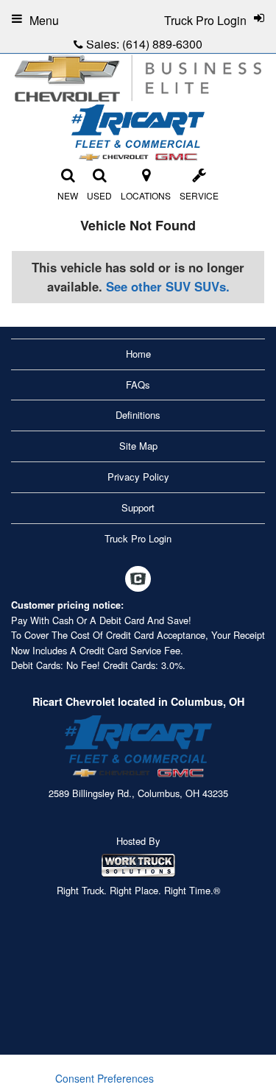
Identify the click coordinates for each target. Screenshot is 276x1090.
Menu (44, 20)
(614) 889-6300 (162, 43)
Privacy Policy (138, 477)
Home (138, 354)
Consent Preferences (104, 1078)
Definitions (138, 415)
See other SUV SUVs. (168, 286)
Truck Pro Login (138, 538)
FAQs (138, 385)
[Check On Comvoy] (138, 580)
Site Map (138, 446)
